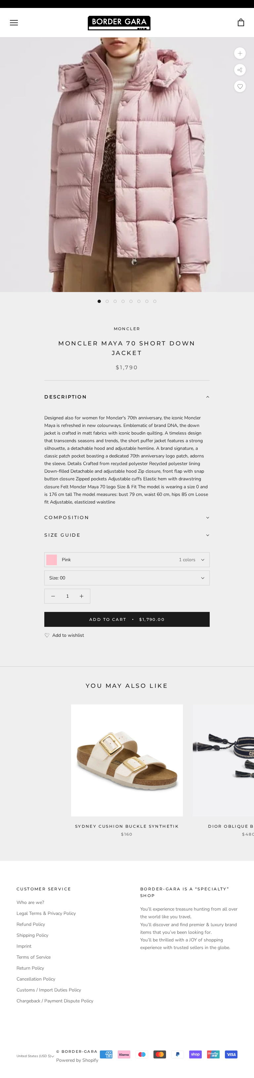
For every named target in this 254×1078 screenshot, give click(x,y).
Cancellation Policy (36, 979)
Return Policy (30, 968)
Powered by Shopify (77, 1060)
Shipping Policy (32, 935)
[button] (127, 397)
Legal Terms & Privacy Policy (46, 913)
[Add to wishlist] (240, 86)
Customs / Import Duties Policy (49, 990)
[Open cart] (241, 23)
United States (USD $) (34, 1056)
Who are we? (30, 902)
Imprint (24, 946)
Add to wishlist (68, 635)
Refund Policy (31, 924)
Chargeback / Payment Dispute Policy (55, 1001)
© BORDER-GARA (77, 1051)
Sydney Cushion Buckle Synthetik (127, 826)
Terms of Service (34, 957)
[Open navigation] (14, 23)
